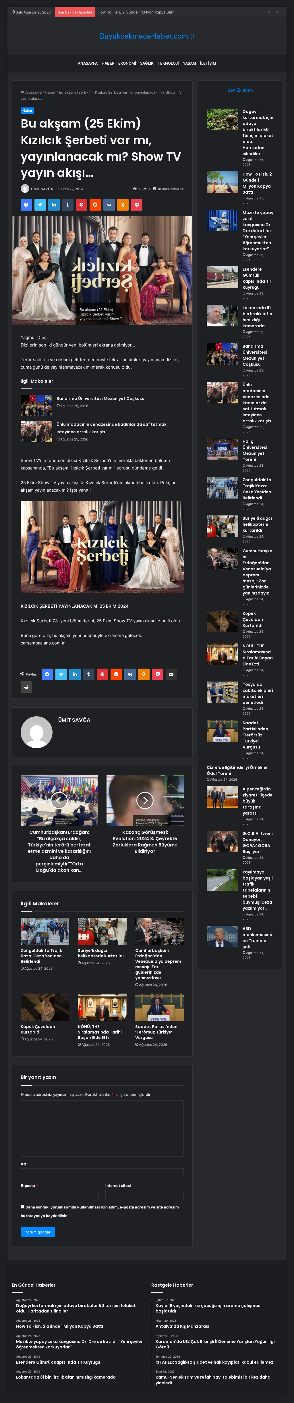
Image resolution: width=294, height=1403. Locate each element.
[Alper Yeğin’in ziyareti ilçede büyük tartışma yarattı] (222, 797)
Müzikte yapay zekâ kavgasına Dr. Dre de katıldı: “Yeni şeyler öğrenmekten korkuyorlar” (176, 12)
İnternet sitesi (118, 1185)
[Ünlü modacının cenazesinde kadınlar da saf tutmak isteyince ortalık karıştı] (36, 431)
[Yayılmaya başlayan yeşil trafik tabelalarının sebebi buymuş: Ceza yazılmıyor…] (222, 880)
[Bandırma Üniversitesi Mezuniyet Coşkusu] (36, 405)
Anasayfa (88, 63)
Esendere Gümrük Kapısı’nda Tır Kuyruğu (257, 278)
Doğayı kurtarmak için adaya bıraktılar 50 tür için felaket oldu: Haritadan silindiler (258, 133)
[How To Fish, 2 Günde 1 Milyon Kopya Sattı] (222, 182)
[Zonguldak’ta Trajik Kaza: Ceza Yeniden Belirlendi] (45, 931)
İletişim (208, 63)
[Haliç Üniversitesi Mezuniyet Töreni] (222, 449)
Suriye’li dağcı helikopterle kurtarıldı (101, 953)
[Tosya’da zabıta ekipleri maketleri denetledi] (222, 692)
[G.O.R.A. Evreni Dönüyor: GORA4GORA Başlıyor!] (222, 841)
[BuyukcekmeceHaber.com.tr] (147, 36)
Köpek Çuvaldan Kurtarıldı (38, 1029)
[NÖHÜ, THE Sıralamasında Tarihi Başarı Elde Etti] (102, 1007)
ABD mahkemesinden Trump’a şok (257, 938)
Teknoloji (168, 63)
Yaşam (189, 63)
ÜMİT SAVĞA (42, 189)
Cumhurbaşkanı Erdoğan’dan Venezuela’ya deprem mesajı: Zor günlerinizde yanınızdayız (158, 964)
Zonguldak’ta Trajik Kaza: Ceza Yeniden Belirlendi (41, 956)
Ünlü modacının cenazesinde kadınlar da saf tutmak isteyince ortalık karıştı (257, 403)
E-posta (29, 1185)
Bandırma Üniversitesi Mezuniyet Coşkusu (100, 398)
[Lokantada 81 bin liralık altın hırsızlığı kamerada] (222, 315)
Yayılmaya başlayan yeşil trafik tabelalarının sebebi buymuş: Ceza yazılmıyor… (258, 890)
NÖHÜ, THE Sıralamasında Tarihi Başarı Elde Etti (100, 1032)
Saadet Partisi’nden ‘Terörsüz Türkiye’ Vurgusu (156, 1032)
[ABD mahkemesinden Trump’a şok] (222, 936)
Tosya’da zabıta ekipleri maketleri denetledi (258, 693)
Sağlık (147, 63)
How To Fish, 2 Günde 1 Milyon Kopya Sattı (257, 183)
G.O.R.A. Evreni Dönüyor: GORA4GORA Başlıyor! (258, 842)
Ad (25, 1164)
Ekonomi (127, 63)
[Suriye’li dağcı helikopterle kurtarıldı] (102, 931)
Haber (108, 63)
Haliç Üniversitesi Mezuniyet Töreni (255, 450)
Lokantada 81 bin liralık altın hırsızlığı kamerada (257, 317)
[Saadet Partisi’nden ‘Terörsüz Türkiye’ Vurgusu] (159, 1007)
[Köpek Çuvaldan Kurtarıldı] (45, 1007)
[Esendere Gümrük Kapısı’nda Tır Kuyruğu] (222, 277)
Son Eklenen (240, 90)
